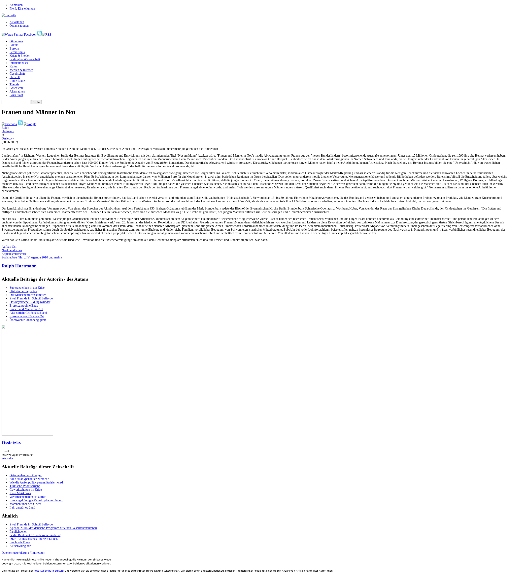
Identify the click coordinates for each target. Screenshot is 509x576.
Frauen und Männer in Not (26, 309)
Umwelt (15, 77)
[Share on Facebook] (9, 124)
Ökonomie (16, 41)
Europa (14, 48)
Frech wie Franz (20, 542)
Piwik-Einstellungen (22, 8)
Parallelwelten (18, 531)
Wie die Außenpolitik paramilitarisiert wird (36, 482)
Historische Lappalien (23, 291)
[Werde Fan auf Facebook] (19, 34)
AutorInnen (17, 22)
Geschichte (16, 88)
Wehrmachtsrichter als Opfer (27, 496)
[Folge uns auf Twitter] (39, 34)
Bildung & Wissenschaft (25, 59)
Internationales (19, 62)
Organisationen (19, 25)
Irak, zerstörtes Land (22, 507)
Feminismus (17, 52)
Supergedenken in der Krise (27, 287)
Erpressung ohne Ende (24, 305)
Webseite (7, 458)
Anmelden (16, 5)
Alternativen (17, 91)
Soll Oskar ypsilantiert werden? (29, 478)
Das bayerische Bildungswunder (30, 302)
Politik (14, 45)
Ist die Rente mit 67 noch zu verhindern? (35, 535)
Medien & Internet (21, 70)
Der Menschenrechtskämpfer (28, 294)
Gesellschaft (17, 73)
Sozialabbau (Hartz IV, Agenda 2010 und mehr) (32, 257)
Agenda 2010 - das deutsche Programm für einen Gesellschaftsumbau (53, 528)
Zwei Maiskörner (20, 493)
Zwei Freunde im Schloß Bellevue (31, 298)
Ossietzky (8, 138)
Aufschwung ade (20, 546)
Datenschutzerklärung (15, 552)
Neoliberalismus (12, 250)
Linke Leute (17, 80)
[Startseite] (9, 15)
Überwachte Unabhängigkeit (28, 320)
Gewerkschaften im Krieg (26, 489)
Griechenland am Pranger (26, 475)
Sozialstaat (16, 95)
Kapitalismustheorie (14, 253)
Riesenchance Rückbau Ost (27, 316)
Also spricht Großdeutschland (28, 312)
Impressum (38, 552)
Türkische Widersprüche (25, 486)
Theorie (14, 84)
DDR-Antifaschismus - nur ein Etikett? (34, 538)
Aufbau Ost (9, 246)
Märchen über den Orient (25, 504)
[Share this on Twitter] (20, 124)
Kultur (14, 66)
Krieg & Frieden (20, 55)
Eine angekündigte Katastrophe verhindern (36, 500)
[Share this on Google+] (30, 124)
